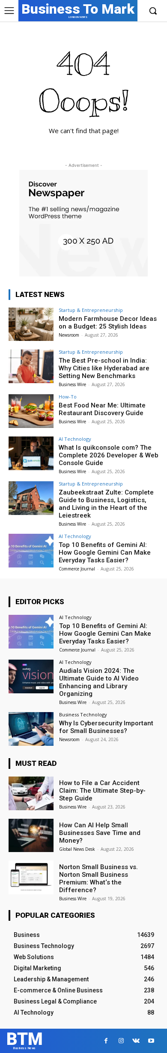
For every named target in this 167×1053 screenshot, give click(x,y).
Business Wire (72, 384)
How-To (68, 396)
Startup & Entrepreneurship (91, 310)
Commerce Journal (77, 569)
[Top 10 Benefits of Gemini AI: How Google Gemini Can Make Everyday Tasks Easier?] (31, 550)
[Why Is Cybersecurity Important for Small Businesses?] (31, 729)
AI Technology (75, 438)
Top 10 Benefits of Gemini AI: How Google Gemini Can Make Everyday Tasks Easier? (105, 552)
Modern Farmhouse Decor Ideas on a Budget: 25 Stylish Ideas (108, 322)
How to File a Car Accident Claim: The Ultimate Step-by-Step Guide (102, 790)
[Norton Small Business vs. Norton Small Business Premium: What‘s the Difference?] (31, 877)
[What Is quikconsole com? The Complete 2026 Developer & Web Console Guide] (31, 453)
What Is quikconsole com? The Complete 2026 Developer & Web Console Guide (108, 455)
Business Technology (83, 714)
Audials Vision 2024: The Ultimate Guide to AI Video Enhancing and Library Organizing (99, 682)
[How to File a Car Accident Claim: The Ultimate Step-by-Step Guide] (31, 793)
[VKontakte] (135, 1040)
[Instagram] (120, 1040)
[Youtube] (150, 1040)
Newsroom (69, 335)
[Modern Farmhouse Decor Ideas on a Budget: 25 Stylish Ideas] (31, 324)
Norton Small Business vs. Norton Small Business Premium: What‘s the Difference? (98, 878)
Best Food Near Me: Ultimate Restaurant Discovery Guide (102, 409)
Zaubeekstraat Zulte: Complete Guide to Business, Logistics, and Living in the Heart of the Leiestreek (106, 504)
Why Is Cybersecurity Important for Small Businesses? (106, 727)
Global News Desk (77, 849)
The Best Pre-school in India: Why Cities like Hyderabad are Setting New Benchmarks (104, 368)
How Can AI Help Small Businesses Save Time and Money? (99, 832)
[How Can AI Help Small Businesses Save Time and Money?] (31, 835)
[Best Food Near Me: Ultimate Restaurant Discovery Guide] (31, 411)
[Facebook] (105, 1040)
